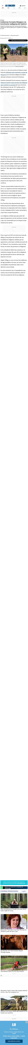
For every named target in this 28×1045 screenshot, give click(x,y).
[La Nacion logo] (10, 5)
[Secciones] (2, 6)
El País (2, 20)
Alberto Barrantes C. (6, 35)
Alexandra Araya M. (15, 35)
